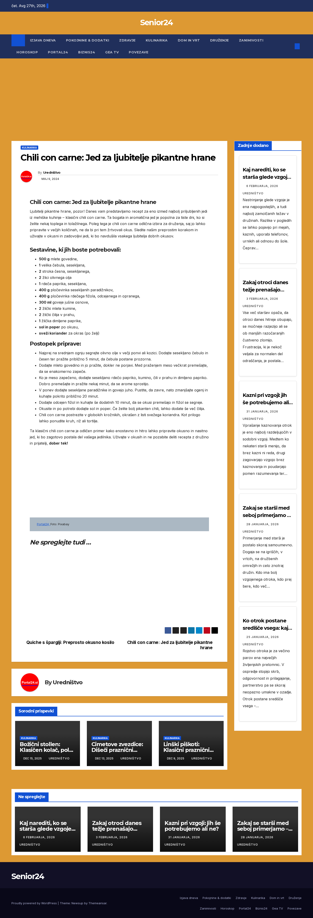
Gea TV (112, 52)
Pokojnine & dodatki (87, 40)
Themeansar (97, 903)
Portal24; (43, 524)
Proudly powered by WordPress (34, 903)
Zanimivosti (251, 40)
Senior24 (156, 22)
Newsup (77, 903)
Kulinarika (157, 40)
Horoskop (27, 52)
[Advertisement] (156, 93)
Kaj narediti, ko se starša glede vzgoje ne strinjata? (266, 177)
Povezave (138, 52)
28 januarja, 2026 (263, 524)
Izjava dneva (43, 40)
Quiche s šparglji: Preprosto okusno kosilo (70, 642)
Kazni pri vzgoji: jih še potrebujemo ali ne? (266, 402)
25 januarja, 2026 (263, 637)
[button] (289, 46)
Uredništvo (51, 172)
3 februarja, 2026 (262, 298)
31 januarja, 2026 (262, 411)
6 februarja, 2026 (262, 186)
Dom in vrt (189, 40)
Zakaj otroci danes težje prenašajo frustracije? (265, 289)
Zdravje (127, 40)
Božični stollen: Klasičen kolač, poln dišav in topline (46, 750)
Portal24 (58, 52)
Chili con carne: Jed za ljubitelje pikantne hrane (170, 645)
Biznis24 (86, 52)
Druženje (219, 40)
